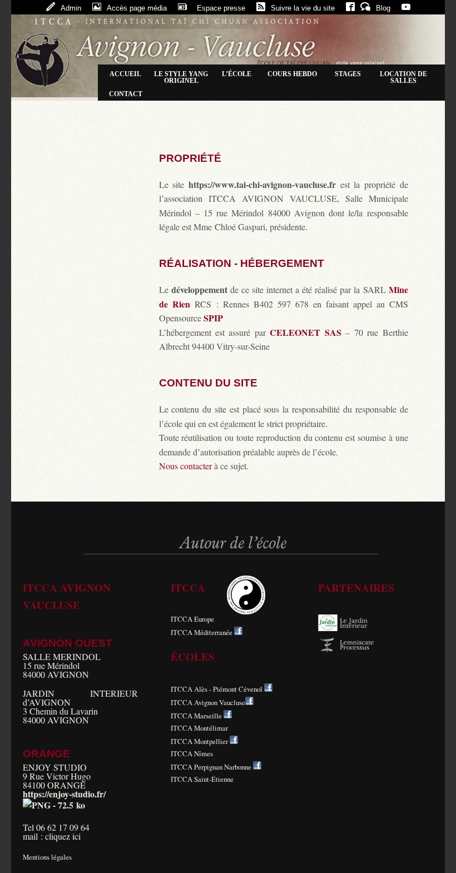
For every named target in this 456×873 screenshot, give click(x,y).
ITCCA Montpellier (199, 741)
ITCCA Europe (192, 619)
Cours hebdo (292, 74)
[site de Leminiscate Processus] (351, 650)
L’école (236, 74)
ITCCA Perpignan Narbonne (211, 767)
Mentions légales (47, 857)
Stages (348, 74)
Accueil (125, 74)
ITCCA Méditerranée (201, 632)
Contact (125, 94)
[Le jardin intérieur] (351, 628)
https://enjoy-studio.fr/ (64, 793)
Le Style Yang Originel (181, 77)
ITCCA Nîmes (192, 753)
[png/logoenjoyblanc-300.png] (54, 804)
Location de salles (403, 77)
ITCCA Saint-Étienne (202, 779)
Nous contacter (185, 466)
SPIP (213, 317)
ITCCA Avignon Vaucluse (208, 702)
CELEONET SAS (305, 332)
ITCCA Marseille (196, 716)
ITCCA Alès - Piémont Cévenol (216, 689)
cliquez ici (63, 836)
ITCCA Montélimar (199, 728)
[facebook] (238, 632)
